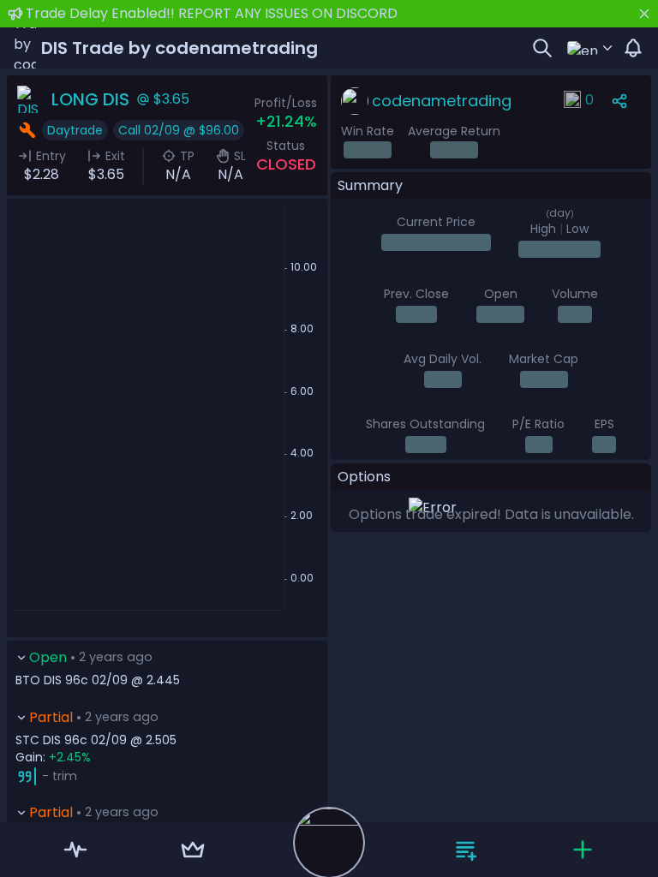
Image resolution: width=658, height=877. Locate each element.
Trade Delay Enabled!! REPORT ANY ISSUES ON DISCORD (212, 13)
